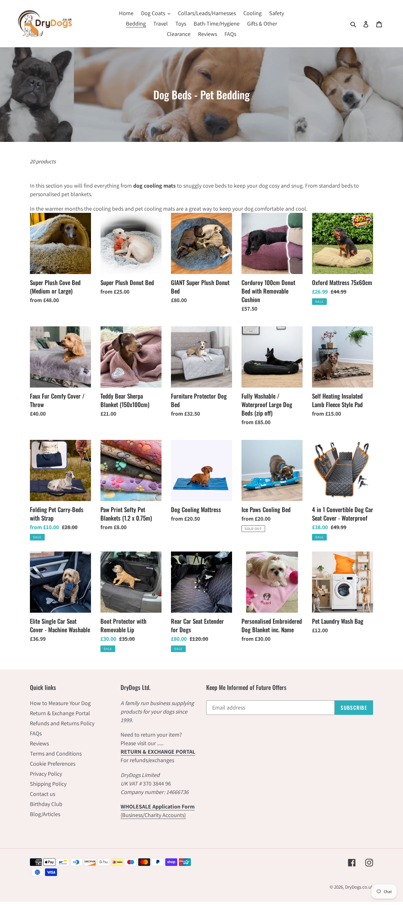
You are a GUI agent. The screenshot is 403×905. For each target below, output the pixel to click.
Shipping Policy (48, 783)
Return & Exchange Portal (60, 713)
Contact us (42, 793)
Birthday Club (46, 804)
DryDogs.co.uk (359, 887)
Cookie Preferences (52, 763)
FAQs (36, 733)
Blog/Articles (45, 814)
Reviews (39, 743)
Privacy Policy (46, 773)
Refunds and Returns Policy (62, 723)
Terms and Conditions (56, 753)
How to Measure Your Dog (60, 703)
